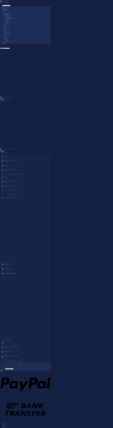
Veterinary (5, 42)
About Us (3, 423)
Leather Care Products (7, 32)
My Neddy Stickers (6, 34)
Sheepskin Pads (8, 22)
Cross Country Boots (8, 17)
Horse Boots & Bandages (7, 16)
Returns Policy (4, 426)
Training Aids (5, 33)
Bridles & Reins (6, 14)
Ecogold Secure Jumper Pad (4, 100)
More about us (20, 364)
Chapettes (5, 26)
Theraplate (5, 41)
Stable (3, 30)
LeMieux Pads (8, 21)
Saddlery (3, 11)
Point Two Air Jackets (7, 29)
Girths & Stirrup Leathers (7, 15)
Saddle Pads (5, 20)
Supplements (6, 38)
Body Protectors (6, 25)
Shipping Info (4, 425)
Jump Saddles (6, 9)
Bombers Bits (7, 13)
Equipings (5, 31)
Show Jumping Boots (9, 19)
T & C (3, 427)
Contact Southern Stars (5, 424)
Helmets (5, 28)
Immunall (7, 40)
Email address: (2, 368)
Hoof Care (5, 37)
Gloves (5, 27)
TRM (6, 39)
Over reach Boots (8, 18)
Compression (6, 36)
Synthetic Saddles (6, 10)
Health (3, 35)
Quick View (2, 99)
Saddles (3, 8)
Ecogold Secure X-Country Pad (5, 152)
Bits (4, 12)
